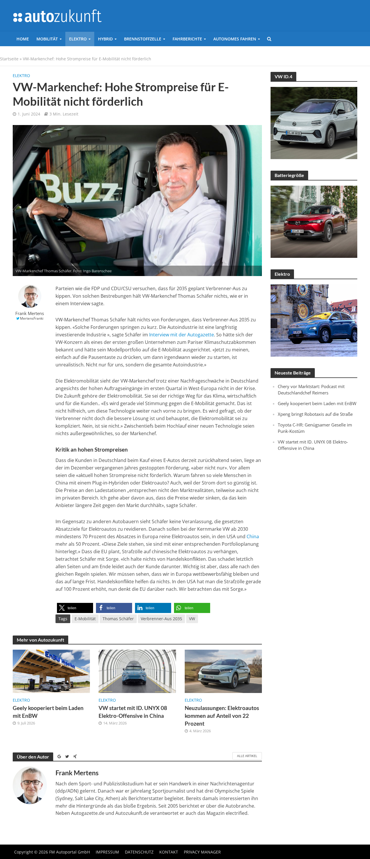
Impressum (107, 852)
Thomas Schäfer (118, 618)
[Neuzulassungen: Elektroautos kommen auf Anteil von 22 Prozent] (223, 671)
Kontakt (168, 852)
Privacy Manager (202, 852)
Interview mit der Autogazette (181, 334)
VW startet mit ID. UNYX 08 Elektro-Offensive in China (133, 712)
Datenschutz (139, 852)
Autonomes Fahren (234, 39)
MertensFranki (31, 318)
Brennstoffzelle (142, 39)
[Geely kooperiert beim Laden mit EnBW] (51, 671)
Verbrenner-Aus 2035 (161, 618)
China (253, 536)
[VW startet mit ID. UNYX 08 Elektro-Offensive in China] (137, 671)
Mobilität (47, 39)
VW (192, 618)
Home (22, 39)
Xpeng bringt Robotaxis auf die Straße (315, 414)
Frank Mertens (29, 313)
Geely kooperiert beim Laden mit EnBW (48, 712)
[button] (75, 608)
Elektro (78, 39)
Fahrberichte (187, 39)
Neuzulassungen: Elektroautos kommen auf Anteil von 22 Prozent (222, 716)
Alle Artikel (247, 756)
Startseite (9, 59)
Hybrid (105, 39)
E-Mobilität (85, 618)
